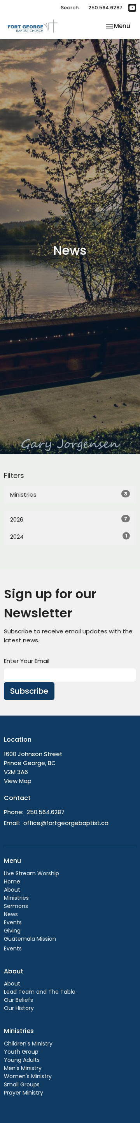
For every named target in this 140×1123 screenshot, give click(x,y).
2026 (68, 519)
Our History (19, 1008)
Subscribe (29, 691)
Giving (12, 930)
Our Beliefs (18, 1000)
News (11, 914)
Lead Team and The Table (39, 992)
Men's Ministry (23, 1068)
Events (13, 922)
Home (12, 881)
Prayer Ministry (23, 1093)
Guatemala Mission (30, 939)
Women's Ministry (28, 1076)
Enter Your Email (26, 661)
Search (70, 7)
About (12, 890)
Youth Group (21, 1052)
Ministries (68, 494)
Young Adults (22, 1060)
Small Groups (22, 1084)
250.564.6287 (105, 7)
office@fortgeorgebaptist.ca (65, 823)
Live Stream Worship (31, 873)
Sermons (16, 906)
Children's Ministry (28, 1043)
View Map (18, 781)
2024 (68, 536)
